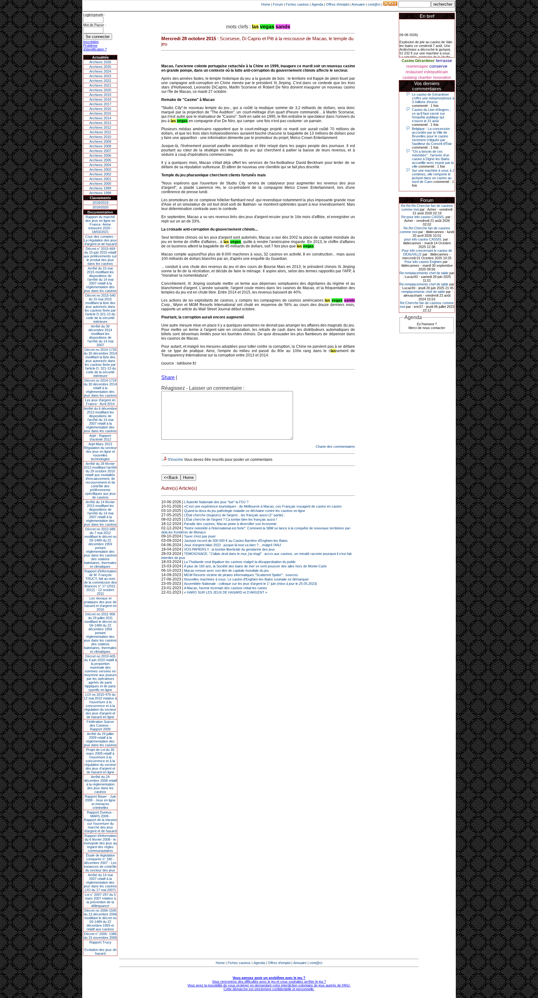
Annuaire (358, 4)
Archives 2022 (100, 81)
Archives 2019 (100, 95)
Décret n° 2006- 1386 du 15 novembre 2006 (100, 935)
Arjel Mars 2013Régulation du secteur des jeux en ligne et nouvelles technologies (100, 451)
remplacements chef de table (423, 292)
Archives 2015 (100, 113)
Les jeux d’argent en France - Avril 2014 (100, 402)
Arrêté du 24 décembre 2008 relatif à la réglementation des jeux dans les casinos (100, 784)
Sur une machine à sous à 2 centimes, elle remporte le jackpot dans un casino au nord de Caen (433, 176)
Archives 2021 (100, 85)
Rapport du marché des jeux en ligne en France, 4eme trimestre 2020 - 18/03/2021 (100, 224)
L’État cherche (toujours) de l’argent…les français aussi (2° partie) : (234, 515)
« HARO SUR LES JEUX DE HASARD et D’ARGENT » (225, 592)
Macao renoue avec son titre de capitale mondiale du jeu (226, 570)
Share (168, 377)
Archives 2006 (100, 155)
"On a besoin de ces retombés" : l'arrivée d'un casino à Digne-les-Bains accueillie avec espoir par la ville (433, 159)
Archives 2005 (100, 160)
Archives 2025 (100, 67)
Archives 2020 (100, 90)
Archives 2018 (100, 99)
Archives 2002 (100, 174)
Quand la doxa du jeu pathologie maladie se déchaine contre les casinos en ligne (244, 511)
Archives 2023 (100, 76)
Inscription (91, 42)
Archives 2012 (100, 127)
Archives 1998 (100, 193)
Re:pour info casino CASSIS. (423, 217)
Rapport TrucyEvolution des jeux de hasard (100, 947)
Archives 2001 (100, 179)
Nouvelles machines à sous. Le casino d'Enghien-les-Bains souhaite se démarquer (246, 579)
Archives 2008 (100, 146)
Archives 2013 (100, 123)
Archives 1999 (100, 188)
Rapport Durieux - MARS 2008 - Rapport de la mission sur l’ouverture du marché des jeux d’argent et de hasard (100, 821)
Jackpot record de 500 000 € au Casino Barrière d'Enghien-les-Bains (236, 540)
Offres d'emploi (337, 4)
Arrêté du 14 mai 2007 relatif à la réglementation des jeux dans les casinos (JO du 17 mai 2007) (100, 882)
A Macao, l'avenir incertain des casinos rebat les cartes (225, 588)
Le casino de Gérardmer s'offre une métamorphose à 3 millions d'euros (433, 98)
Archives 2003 (100, 169)
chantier (425, 77)
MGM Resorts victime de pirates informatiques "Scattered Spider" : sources (241, 575)
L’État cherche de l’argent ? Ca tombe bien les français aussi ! (230, 519)
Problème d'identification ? (95, 47)
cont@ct (374, 4)
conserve (438, 66)
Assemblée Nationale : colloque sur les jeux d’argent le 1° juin (250, 583)
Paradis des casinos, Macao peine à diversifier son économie (230, 524)
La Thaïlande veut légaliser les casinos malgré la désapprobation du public (240, 562)
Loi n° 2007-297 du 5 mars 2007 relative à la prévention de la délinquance (100, 900)
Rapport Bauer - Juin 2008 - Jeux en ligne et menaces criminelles (100, 802)
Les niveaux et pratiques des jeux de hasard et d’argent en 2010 (100, 603)
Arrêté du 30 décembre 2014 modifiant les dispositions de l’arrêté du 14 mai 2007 (100, 335)
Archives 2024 (100, 71)
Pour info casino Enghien (423, 262)
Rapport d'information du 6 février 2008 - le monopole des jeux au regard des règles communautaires (100, 843)
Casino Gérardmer (418, 61)
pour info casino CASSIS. (423, 239)
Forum (278, 4)
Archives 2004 (100, 165)
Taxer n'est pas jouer (200, 536)
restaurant (414, 72)
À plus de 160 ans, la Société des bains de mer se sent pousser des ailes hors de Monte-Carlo (255, 566)
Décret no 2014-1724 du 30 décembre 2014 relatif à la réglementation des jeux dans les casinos (100, 388)
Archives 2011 (100, 132)
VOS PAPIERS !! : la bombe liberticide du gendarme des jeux (229, 549)
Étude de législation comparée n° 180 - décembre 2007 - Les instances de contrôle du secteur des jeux (100, 862)
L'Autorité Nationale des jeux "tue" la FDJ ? (216, 502)
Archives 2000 (100, 183)
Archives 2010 (100, 137)
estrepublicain (436, 72)
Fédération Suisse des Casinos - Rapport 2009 (100, 725)
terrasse (444, 60)
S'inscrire (175, 459)
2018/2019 (100, 202)
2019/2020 (100, 207)
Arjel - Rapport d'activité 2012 (100, 437)
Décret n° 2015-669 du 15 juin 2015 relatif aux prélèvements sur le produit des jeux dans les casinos (100, 256)
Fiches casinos (297, 4)
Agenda (317, 4)
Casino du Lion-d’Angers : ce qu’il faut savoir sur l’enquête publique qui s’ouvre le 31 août (431, 115)
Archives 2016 (100, 109)
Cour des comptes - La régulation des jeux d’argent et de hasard (100, 240)
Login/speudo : (94, 15)
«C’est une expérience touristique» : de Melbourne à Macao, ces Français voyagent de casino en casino (263, 506)
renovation (442, 77)
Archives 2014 (100, 118)
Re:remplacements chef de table (423, 273)
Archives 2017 (100, 104)
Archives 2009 (100, 141)
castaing (410, 77)
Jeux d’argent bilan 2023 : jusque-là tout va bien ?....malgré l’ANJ (232, 545)
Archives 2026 (100, 62)
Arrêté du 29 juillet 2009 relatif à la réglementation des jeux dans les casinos (100, 739)
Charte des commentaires (335, 446)
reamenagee (417, 66)
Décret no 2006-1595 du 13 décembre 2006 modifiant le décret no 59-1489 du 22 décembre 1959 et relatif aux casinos (100, 920)
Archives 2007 (100, 151)
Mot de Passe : (94, 25)
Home (265, 4)
